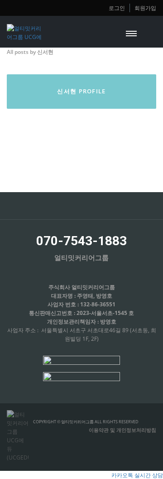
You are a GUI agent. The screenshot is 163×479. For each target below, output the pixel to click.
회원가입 (145, 7)
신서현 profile (81, 91)
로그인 (117, 7)
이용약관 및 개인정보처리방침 (122, 429)
